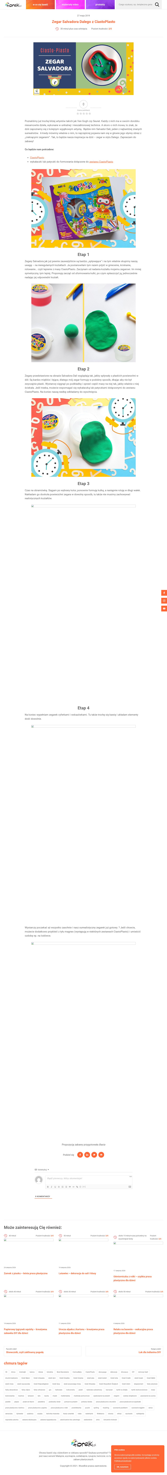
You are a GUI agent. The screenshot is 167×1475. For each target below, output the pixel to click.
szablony (30, 1414)
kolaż (153, 1390)
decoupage (102, 1372)
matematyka (65, 1396)
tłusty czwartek (68, 1414)
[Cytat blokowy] (70, 1186)
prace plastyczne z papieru (37, 1408)
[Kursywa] (51, 1186)
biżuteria (50, 1372)
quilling (96, 1408)
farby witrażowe (39, 1390)
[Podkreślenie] (55, 1186)
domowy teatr (143, 1372)
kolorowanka (9, 1396)
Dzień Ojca (56, 1384)
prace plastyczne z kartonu (14, 1408)
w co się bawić (40, 4)
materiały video (70, 4)
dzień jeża (90, 1378)
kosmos (21, 1396)
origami (116, 1396)
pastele (7, 1402)
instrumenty (70, 1390)
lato (39, 1396)
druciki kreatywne (11, 1378)
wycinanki (128, 1414)
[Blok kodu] (73, 1186)
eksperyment (138, 1384)
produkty (100, 4)
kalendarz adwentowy (94, 1390)
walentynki (89, 1414)
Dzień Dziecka (78, 1378)
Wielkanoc (100, 1414)
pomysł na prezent (70, 1402)
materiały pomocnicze (82, 1396)
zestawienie (88, 1420)
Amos (13, 1372)
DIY (133, 1372)
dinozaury (124, 1372)
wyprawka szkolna (11, 1420)
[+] (84, 1187)
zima (98, 1420)
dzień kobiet (102, 1378)
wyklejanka (140, 1414)
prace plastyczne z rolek (59, 1408)
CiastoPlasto (37, 157)
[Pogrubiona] (48, 1186)
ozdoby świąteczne (130, 1396)
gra (50, 1390)
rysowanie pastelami (120, 1408)
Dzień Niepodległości (41, 1384)
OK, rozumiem (122, 1467)
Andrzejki (22, 1372)
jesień (81, 1390)
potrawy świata (86, 1402)
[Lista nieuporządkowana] (66, 1186)
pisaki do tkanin (28, 1402)
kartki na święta (121, 1390)
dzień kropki (139, 1378)
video (80, 1414)
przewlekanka (76, 1408)
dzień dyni (52, 1378)
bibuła (40, 1372)
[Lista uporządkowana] (62, 1186)
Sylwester (19, 1414)
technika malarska (52, 1414)
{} (80, 1187)
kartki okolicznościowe (139, 1390)
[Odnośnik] (77, 1186)
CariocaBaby (77, 1372)
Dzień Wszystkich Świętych (108, 1384)
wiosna (110, 1414)
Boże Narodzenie (63, 1372)
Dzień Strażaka (90, 1384)
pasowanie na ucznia (148, 1396)
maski (55, 1396)
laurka (46, 1396)
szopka (39, 1414)
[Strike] (59, 1186)
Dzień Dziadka (64, 1378)
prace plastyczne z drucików (106, 1402)
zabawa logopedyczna (48, 1420)
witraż (119, 1414)
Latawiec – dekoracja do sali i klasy (77, 1273)
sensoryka (9, 1414)
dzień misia (9, 1384)
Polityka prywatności (122, 1461)
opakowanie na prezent (101, 1396)
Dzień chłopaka (39, 1378)
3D (6, 1372)
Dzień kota (114, 1378)
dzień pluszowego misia (72, 1384)
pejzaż (16, 1402)
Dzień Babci (26, 1378)
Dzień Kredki (126, 1378)
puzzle (87, 1408)
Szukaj (157, 4)
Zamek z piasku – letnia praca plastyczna (25, 1273)
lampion (31, 1396)
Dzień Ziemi (126, 1384)
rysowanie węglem (138, 1408)
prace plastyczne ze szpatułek (130, 1402)
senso (150, 1408)
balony (32, 1372)
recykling (106, 1408)
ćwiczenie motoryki (110, 1420)
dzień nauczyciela (23, 1384)
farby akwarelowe (11, 1390)
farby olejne (26, 1390)
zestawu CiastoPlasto (101, 161)
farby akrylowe (152, 1384)
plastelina (41, 1402)
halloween (58, 1390)
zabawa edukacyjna (29, 1420)
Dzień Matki (151, 1378)
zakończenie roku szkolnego (70, 1420)
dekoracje (113, 1372)
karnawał (109, 1390)
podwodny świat (54, 1402)
